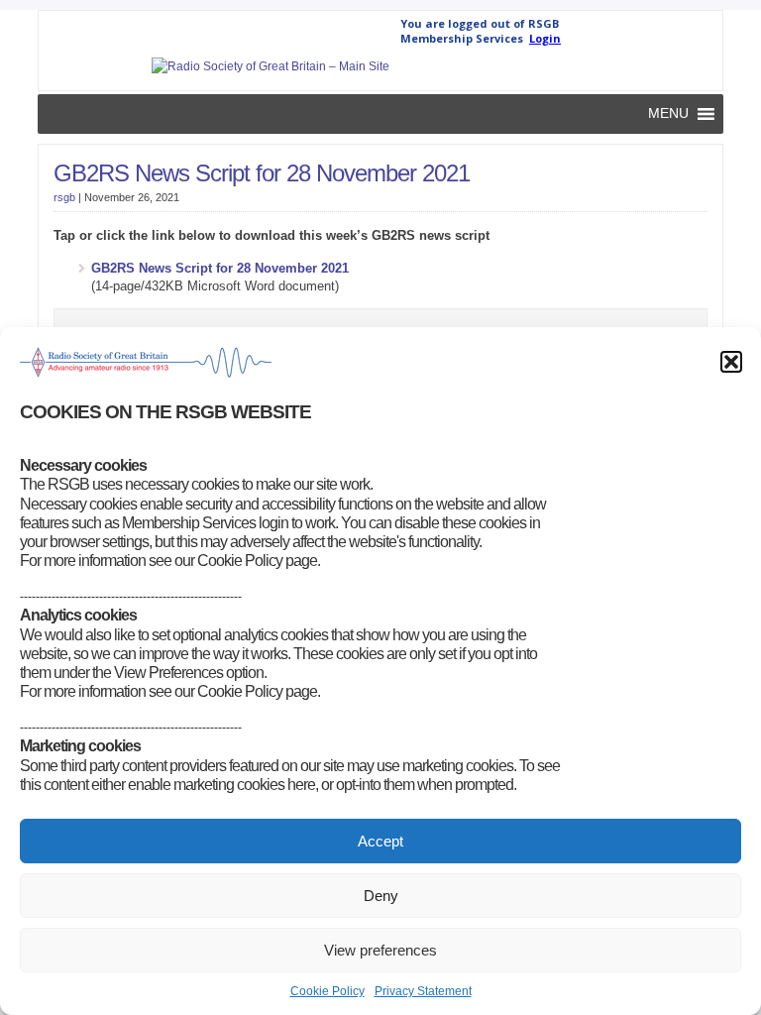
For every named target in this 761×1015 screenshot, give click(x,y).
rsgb (64, 197)
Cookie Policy (327, 991)
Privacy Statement (423, 991)
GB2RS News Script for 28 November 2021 (262, 173)
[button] (731, 362)
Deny (381, 895)
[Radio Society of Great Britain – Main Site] (270, 66)
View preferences (380, 950)
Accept (380, 841)
